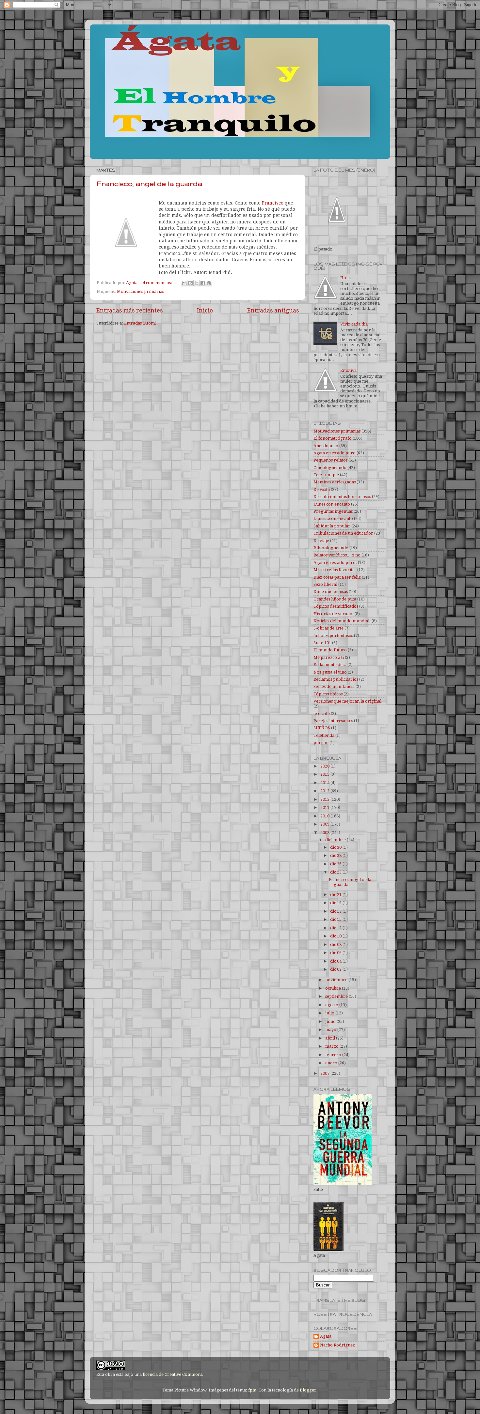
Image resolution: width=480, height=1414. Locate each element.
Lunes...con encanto (333, 518)
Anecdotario (325, 445)
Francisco (272, 202)
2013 (325, 790)
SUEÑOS (321, 727)
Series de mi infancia (334, 686)
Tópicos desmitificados (335, 606)
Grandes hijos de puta (334, 599)
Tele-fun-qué (326, 474)
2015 (325, 774)
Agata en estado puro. (335, 562)
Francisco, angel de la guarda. (150, 183)
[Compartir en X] (196, 283)
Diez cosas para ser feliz (337, 577)
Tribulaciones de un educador (343, 533)
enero (331, 1062)
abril (330, 1038)
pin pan (320, 742)
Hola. (345, 277)
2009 (325, 824)
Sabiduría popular (331, 526)
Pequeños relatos (330, 460)
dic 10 (336, 936)
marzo (332, 1046)
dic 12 (336, 927)
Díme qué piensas (330, 591)
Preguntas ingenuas (333, 511)
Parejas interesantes (333, 720)
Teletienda (323, 735)
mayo (331, 1029)
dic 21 (336, 894)
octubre (333, 988)
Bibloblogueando (330, 547)
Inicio (205, 310)
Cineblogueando (329, 467)
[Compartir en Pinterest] (209, 283)
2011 (325, 807)
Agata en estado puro (334, 452)
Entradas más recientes (129, 310)
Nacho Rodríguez (337, 1345)
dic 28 (336, 855)
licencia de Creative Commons (172, 1374)
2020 (325, 766)
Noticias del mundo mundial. (342, 620)
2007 (325, 1073)
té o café (321, 713)
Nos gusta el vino (330, 672)
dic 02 (336, 969)
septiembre (337, 996)
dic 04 (336, 961)
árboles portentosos (333, 635)
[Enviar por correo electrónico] (184, 283)
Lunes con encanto (331, 504)
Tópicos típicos (328, 694)
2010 (325, 815)
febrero (333, 1054)
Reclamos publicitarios (335, 679)
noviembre (336, 979)
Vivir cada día (354, 324)
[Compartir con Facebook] (203, 283)
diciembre (336, 839)
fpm (252, 1390)
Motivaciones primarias (140, 291)
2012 (325, 799)
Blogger (308, 1390)
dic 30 (336, 847)
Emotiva (348, 370)
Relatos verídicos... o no (336, 555)
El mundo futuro (330, 649)
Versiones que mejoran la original (347, 701)
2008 (325, 832)
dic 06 (336, 952)
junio (331, 1021)
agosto (332, 1004)
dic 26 (336, 863)
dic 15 (336, 919)
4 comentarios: (158, 282)
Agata (325, 1336)
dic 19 (336, 902)
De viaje (321, 540)
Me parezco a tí (328, 657)
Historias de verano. (333, 613)
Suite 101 (322, 642)
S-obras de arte (328, 628)
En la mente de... (329, 664)
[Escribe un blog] (190, 283)
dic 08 (336, 944)
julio (330, 1013)
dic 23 (336, 872)
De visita (321, 489)
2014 (325, 782)
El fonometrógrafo (332, 438)
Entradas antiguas (273, 310)
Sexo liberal (325, 584)
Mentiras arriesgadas (334, 481)
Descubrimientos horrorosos (342, 496)
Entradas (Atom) (140, 323)
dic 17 (336, 911)
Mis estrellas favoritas (334, 569)
